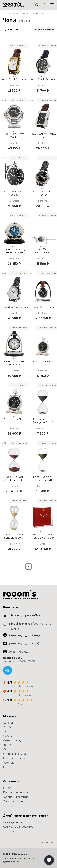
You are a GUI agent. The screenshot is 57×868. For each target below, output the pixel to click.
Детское (8, 767)
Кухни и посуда (12, 740)
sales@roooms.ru (19, 651)
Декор (35, 13)
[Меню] (52, 5)
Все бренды (11, 727)
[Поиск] (37, 5)
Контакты (8, 805)
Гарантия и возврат (15, 796)
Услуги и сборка (13, 801)
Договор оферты (12, 861)
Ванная (8, 744)
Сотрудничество (13, 822)
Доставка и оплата (15, 792)
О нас (7, 788)
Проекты (8, 831)
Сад (5, 749)
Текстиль (8, 762)
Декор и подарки (21, 13)
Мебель (8, 736)
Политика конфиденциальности (19, 858)
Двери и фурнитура (15, 753)
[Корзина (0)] (44, 5)
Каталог (6, 13)
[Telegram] (7, 670)
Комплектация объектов (18, 826)
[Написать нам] (49, 860)
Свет (6, 731)
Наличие (8, 771)
